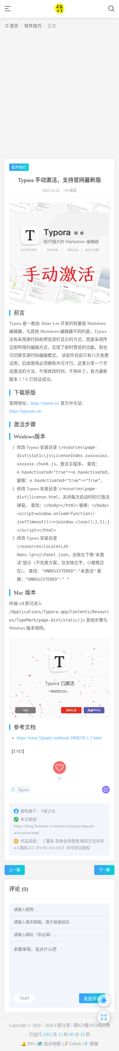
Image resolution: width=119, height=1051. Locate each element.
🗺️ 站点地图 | (50, 1043)
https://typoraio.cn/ (25, 411)
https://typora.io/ (45, 403)
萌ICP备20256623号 (92, 1025)
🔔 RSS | (29, 1043)
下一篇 (104, 870)
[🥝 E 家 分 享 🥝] (59, 8)
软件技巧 (32, 26)
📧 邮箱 (90, 1043)
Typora (23, 790)
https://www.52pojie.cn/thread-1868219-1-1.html (59, 738)
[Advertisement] (59, 91)
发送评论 (92, 998)
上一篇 (14, 870)
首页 (14, 26)
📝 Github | (73, 1043)
